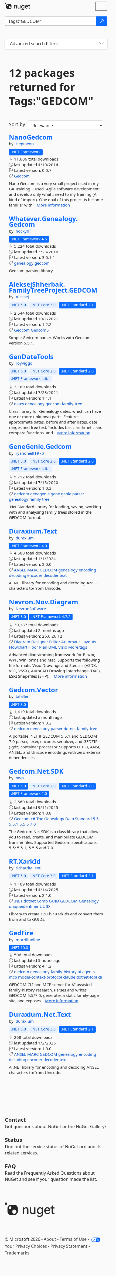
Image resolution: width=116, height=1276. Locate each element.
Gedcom (22, 176)
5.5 (96, 818)
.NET (18, 901)
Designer (39, 641)
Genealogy (54, 818)
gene (55, 493)
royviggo (24, 363)
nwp (20, 777)
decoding (17, 575)
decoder (51, 575)
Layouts (88, 641)
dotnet (70, 728)
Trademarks (17, 1253)
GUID (54, 901)
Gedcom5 (40, 330)
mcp (13, 977)
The (39, 818)
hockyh (22, 231)
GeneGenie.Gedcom (40, 446)
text (63, 575)
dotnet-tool (86, 977)
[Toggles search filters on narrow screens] (101, 43)
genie (66, 493)
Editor (54, 641)
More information (53, 205)
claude (69, 977)
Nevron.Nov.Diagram (43, 602)
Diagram (22, 641)
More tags (77, 647)
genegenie (40, 493)
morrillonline (28, 939)
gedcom (42, 263)
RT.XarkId (24, 861)
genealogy (23, 263)
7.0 (33, 824)
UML (52, 647)
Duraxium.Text (33, 531)
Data (69, 818)
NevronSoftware (31, 608)
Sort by (17, 124)
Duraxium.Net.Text (40, 1014)
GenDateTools (31, 357)
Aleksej (22, 296)
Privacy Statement (68, 1246)
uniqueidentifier (24, 906)
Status (13, 1139)
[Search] (101, 21)
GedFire (21, 933)
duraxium (25, 538)
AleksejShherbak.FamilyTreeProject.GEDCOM (53, 287)
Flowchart (18, 647)
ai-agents (86, 971)
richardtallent (28, 867)
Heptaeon (25, 143)
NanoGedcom (31, 137)
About (50, 1239)
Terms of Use (73, 1239)
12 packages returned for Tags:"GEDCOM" (51, 87)
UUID (45, 906)
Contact (15, 1119)
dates (19, 403)
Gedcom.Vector (33, 690)
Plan (43, 647)
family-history (64, 971)
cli (100, 977)
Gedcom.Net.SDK (36, 771)
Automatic (70, 641)
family (35, 499)
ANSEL (20, 570)
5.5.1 (13, 824)
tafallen (22, 696)
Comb (42, 901)
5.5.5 (24, 824)
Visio (62, 647)
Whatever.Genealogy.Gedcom (43, 221)
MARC (33, 570)
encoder (34, 575)
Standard (83, 818)
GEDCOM (48, 570)
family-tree (72, 403)
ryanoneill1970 (30, 453)
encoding (87, 570)
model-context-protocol (40, 977)
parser (78, 493)
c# (33, 818)
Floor (33, 647)
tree (45, 499)
